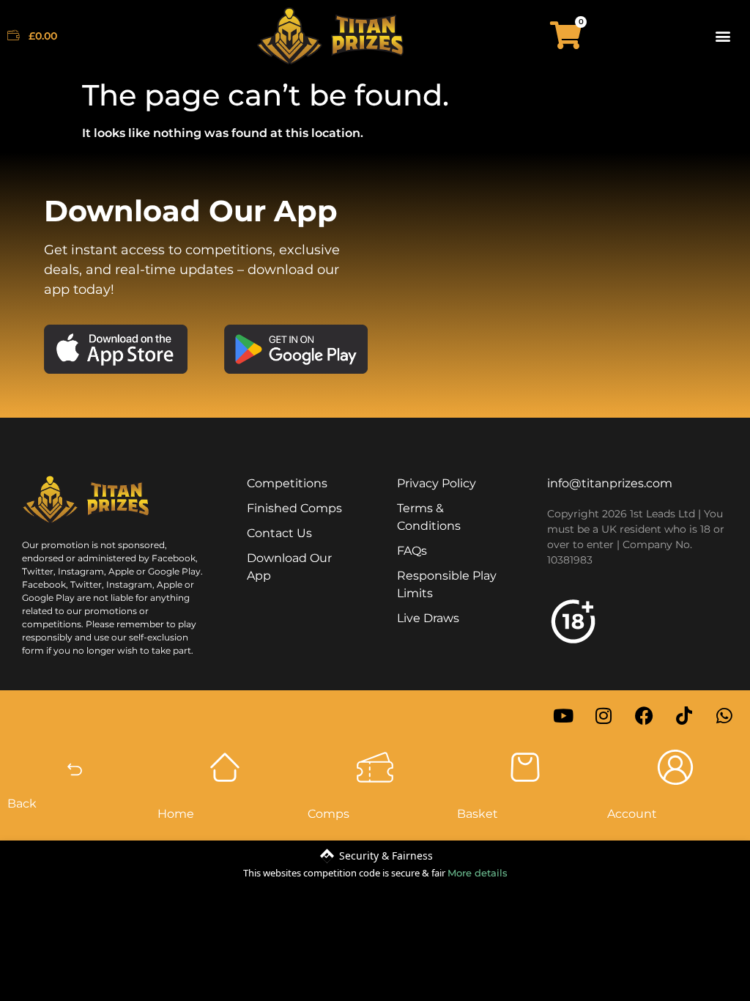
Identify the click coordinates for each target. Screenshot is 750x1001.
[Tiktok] (684, 716)
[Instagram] (603, 716)
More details (478, 873)
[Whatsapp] (724, 716)
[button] (723, 35)
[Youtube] (563, 716)
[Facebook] (643, 716)
